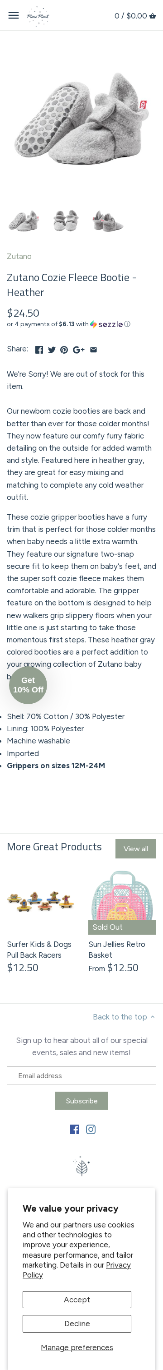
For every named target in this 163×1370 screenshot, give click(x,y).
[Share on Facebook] (39, 347)
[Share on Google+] (79, 347)
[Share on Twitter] (52, 347)
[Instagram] (91, 1129)
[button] (81, 324)
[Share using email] (93, 347)
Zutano (19, 256)
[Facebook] (74, 1129)
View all (136, 848)
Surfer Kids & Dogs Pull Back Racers (39, 949)
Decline (77, 1323)
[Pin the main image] (64, 347)
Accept (77, 1299)
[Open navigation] (13, 15)
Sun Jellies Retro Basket (116, 949)
